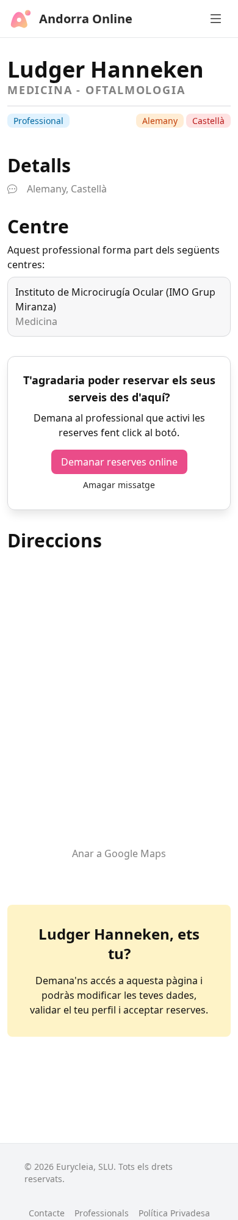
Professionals (101, 1213)
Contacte (47, 1213)
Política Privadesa (174, 1213)
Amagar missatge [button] (119, 485)
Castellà (208, 120)
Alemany (160, 120)
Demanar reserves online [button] (119, 462)
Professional (38, 120)
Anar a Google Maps (119, 853)
